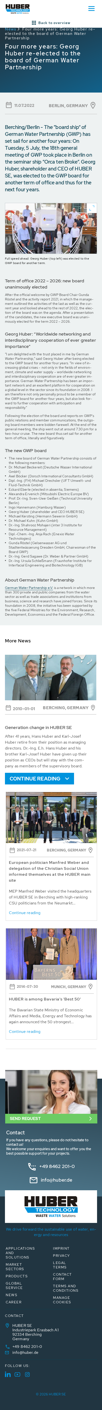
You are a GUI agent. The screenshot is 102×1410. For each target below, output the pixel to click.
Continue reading (35, 779)
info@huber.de (57, 1180)
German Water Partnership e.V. (29, 587)
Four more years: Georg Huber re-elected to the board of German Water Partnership (50, 33)
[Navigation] (91, 8)
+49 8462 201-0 (57, 1166)
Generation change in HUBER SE (38, 727)
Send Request (25, 1118)
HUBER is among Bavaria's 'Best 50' (45, 999)
